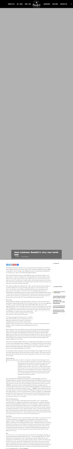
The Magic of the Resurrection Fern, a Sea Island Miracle (59, 302)
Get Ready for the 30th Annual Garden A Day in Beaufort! (59, 311)
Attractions (23, 256)
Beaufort (27, 256)
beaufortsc (17, 256)
